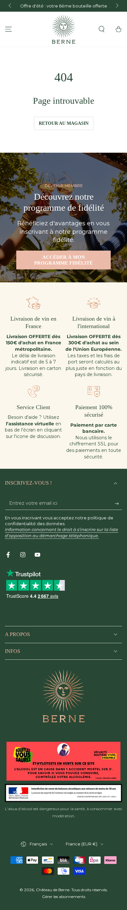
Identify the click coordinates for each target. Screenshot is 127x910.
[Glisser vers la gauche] (10, 6)
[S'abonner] (118, 503)
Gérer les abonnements (63, 896)
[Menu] (8, 29)
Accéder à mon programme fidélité (63, 260)
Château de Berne (52, 889)
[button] (101, 29)
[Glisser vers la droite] (116, 6)
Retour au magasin (64, 123)
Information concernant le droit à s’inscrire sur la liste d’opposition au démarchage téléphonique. (61, 532)
